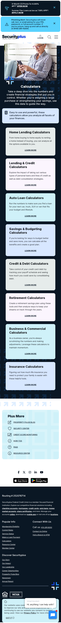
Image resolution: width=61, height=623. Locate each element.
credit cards (34, 508)
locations (54, 514)
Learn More (30, 150)
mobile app (31, 514)
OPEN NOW (22, 6)
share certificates (24, 511)
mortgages (23, 508)
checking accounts (10, 508)
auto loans (44, 508)
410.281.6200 (46, 527)
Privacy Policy (30, 613)
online (12, 514)
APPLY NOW (17, 12)
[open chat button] (53, 615)
